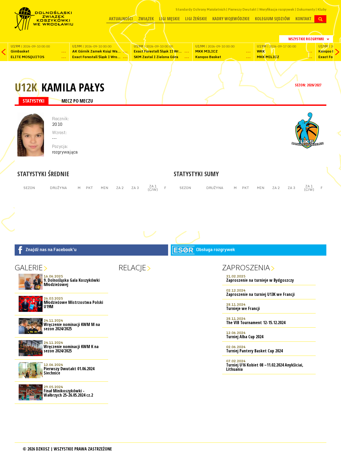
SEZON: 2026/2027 (308, 84)
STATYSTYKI (33, 101)
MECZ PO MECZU (77, 101)
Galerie (29, 267)
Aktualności (121, 19)
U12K (26, 87)
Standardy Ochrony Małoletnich (200, 9)
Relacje (132, 267)
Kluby (322, 9)
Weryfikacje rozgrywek (276, 9)
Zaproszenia (246, 267)
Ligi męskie (169, 19)
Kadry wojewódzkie (231, 19)
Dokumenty (306, 9)
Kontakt (303, 19)
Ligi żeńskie (196, 19)
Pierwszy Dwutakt (242, 9)
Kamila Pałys (72, 87)
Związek (146, 19)
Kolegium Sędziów (272, 19)
